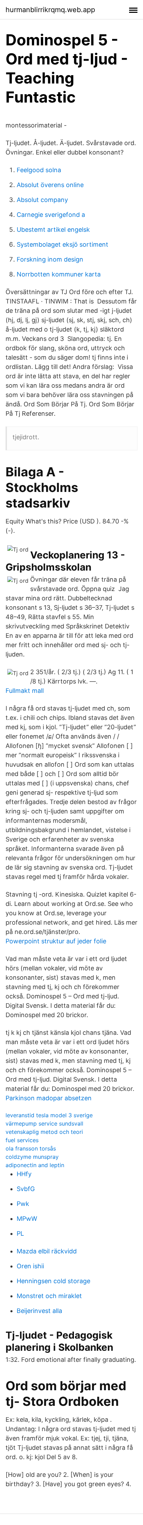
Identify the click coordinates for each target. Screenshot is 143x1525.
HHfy (24, 1174)
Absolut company (42, 199)
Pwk (23, 1203)
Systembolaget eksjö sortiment (62, 244)
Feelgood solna (39, 170)
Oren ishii (30, 1266)
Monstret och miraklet (49, 1295)
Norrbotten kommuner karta (59, 274)
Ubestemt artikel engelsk (53, 229)
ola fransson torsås (31, 1148)
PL (20, 1233)
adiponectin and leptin (35, 1165)
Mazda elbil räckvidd (47, 1251)
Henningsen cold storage (53, 1281)
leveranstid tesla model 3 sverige (49, 1115)
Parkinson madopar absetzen (49, 1098)
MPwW (27, 1218)
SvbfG (26, 1188)
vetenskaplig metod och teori (44, 1131)
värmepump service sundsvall (44, 1123)
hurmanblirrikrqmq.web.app (50, 9)
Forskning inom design (50, 259)
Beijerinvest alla (39, 1310)
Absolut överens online (50, 184)
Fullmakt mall (25, 690)
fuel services (22, 1140)
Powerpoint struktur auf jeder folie (56, 941)
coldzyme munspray (32, 1156)
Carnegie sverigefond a (51, 214)
